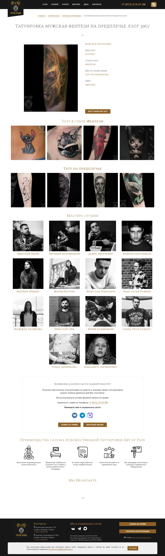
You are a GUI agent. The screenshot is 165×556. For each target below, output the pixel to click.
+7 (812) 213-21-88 (133, 4)
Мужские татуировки (98, 44)
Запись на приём (69, 425)
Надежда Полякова (28, 329)
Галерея (54, 4)
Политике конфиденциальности (61, 549)
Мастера (76, 4)
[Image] (28, 142)
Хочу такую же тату (98, 111)
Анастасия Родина (137, 291)
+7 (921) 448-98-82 (41, 540)
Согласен (133, 548)
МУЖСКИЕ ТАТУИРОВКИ (72, 16)
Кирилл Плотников (137, 254)
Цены (86, 4)
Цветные (90, 84)
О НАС (45, 4)
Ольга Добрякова (64, 367)
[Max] (90, 415)
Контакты (96, 4)
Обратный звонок (95, 425)
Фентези (90, 64)
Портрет (90, 54)
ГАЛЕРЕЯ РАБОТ (54, 16)
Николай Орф (64, 329)
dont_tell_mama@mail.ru (141, 538)
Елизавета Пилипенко (100, 367)
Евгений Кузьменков (64, 254)
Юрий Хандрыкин (101, 329)
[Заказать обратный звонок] (153, 4)
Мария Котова (64, 291)
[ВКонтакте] (73, 529)
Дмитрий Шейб (28, 254)
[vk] (74, 415)
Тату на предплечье (97, 74)
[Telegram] (79, 529)
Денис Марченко (100, 254)
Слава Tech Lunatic (137, 329)
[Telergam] (82, 415)
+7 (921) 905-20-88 (41, 532)
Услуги (65, 4)
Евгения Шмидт (28, 291)
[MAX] (85, 529)
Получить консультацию (137, 531)
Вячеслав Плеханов (100, 291)
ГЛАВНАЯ (41, 16)
